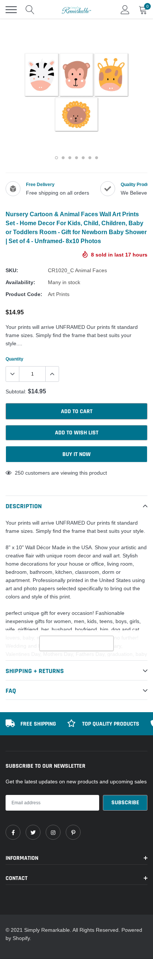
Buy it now (76, 454)
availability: (20, 282)
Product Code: (24, 294)
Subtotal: (16, 391)
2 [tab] (63, 157)
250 (19, 473)
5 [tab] (83, 157)
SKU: (12, 270)
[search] (30, 9)
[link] (13, 832)
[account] (125, 10)
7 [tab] (96, 157)
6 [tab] (89, 157)
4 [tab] (76, 157)
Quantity (14, 359)
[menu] (11, 9)
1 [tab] (56, 157)
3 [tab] (69, 157)
